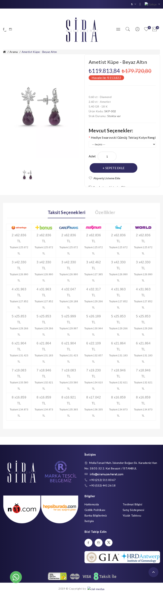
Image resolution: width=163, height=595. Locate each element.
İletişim (89, 521)
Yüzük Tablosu (132, 515)
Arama (14, 51)
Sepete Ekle (114, 168)
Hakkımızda (91, 504)
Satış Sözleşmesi (133, 510)
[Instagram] (10, 29)
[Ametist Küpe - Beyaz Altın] (27, 174)
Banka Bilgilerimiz (95, 515)
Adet (92, 156)
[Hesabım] (137, 29)
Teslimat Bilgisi (132, 504)
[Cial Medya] (95, 588)
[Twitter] (109, 542)
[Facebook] (3, 29)
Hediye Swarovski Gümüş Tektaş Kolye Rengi (123, 137)
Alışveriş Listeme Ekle (106, 178)
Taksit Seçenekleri (66, 212)
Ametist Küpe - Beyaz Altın (39, 51)
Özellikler (105, 212)
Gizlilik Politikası (94, 510)
